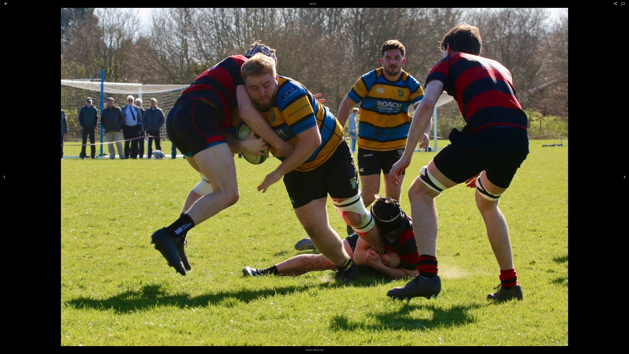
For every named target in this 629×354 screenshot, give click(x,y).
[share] (615, 4)
